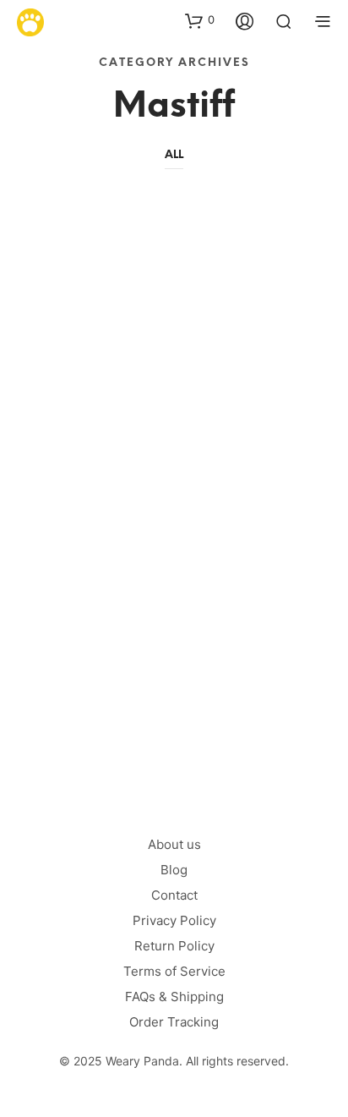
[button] (200, 20)
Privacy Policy (174, 920)
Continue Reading (117, 737)
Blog (174, 870)
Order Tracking (174, 1022)
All (174, 155)
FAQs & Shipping (174, 996)
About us (174, 844)
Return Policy (174, 946)
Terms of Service (174, 971)
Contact (174, 895)
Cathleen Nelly (84, 659)
